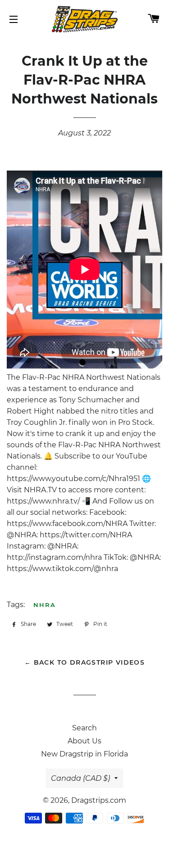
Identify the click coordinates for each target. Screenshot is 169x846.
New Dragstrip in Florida (84, 754)
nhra (44, 604)
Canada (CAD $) (80, 778)
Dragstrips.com (98, 800)
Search (84, 728)
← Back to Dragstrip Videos (84, 662)
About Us (84, 741)
